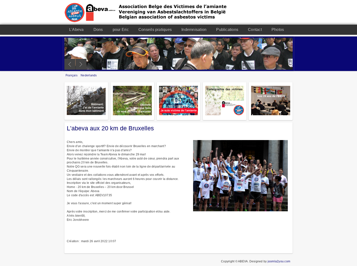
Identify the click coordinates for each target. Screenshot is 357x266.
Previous (69, 64)
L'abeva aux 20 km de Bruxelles (110, 128)
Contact (255, 29)
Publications (227, 29)
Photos (278, 29)
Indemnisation (193, 29)
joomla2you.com (279, 261)
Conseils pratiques (155, 29)
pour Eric (121, 29)
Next (81, 64)
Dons (98, 29)
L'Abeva (76, 29)
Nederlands (89, 75)
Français (72, 75)
